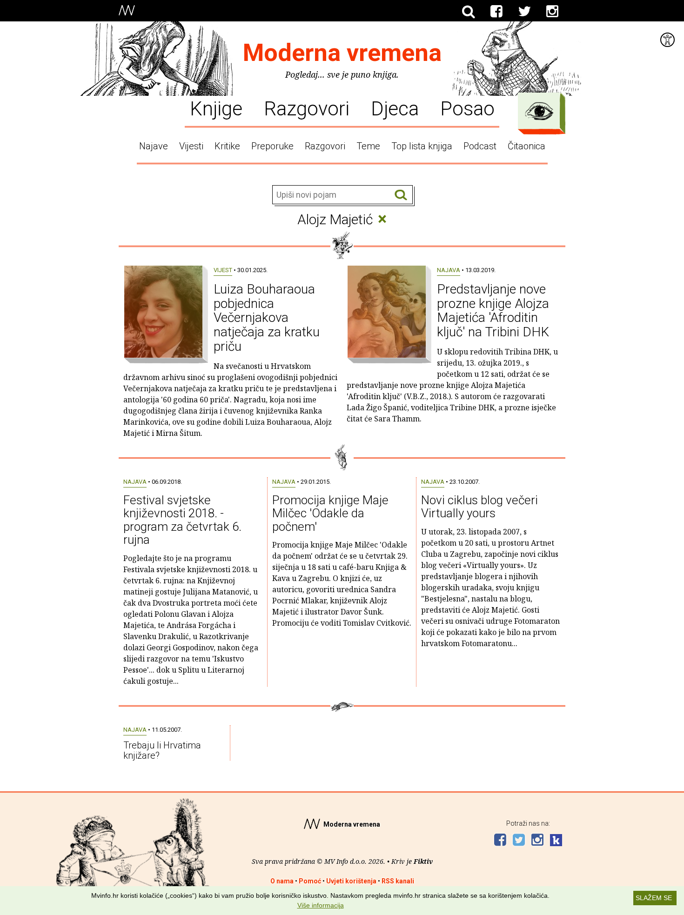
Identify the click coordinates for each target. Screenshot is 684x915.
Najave (153, 146)
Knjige (216, 108)
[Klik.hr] (556, 841)
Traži (401, 195)
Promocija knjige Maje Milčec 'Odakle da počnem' (330, 513)
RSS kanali (398, 881)
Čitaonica (526, 146)
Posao (467, 108)
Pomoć (310, 881)
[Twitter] (524, 11)
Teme (368, 146)
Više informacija (320, 905)
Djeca (395, 108)
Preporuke (272, 146)
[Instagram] (552, 11)
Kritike (227, 146)
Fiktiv (423, 861)
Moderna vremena (342, 53)
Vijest (223, 270)
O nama (282, 881)
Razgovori (306, 108)
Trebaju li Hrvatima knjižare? (162, 750)
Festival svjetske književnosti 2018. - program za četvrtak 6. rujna (182, 520)
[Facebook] (496, 11)
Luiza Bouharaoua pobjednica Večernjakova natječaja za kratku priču (267, 317)
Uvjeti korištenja (351, 881)
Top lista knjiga (421, 146)
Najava (448, 270)
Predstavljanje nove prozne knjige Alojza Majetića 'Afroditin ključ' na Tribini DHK (493, 310)
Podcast (479, 146)
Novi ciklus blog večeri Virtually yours (479, 507)
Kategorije (539, 111)
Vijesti (191, 146)
